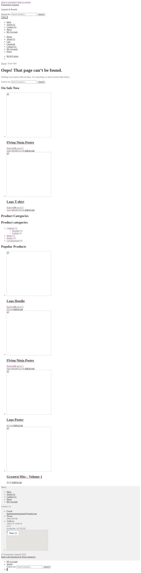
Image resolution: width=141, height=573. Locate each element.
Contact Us (11, 27)
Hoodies (15, 231)
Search (41, 14)
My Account (12, 32)
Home (9, 37)
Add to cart (29, 151)
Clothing (10, 228)
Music (9, 236)
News (9, 29)
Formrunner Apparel (10, 5)
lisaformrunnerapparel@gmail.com (22, 513)
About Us (11, 24)
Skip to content (24, 2)
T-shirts (15, 233)
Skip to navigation (9, 2)
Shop (9, 22)
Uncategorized (13, 240)
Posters (10, 238)
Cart (8, 42)
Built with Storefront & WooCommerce (18, 557)
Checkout (11, 44)
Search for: (6, 14)
